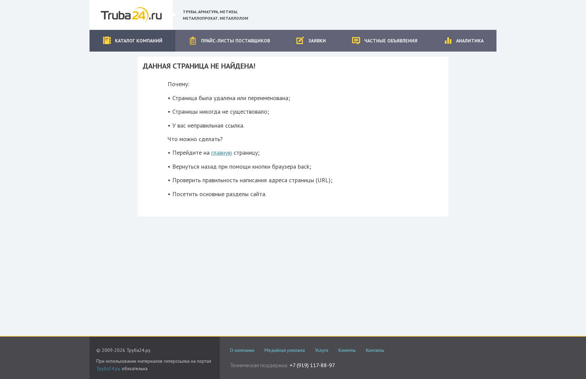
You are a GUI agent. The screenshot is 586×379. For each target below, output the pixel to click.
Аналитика (470, 41)
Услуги (321, 350)
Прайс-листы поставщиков (235, 41)
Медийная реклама (285, 350)
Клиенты (347, 350)
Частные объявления (390, 41)
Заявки (317, 41)
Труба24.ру (108, 368)
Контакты (375, 350)
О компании (242, 350)
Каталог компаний (138, 41)
